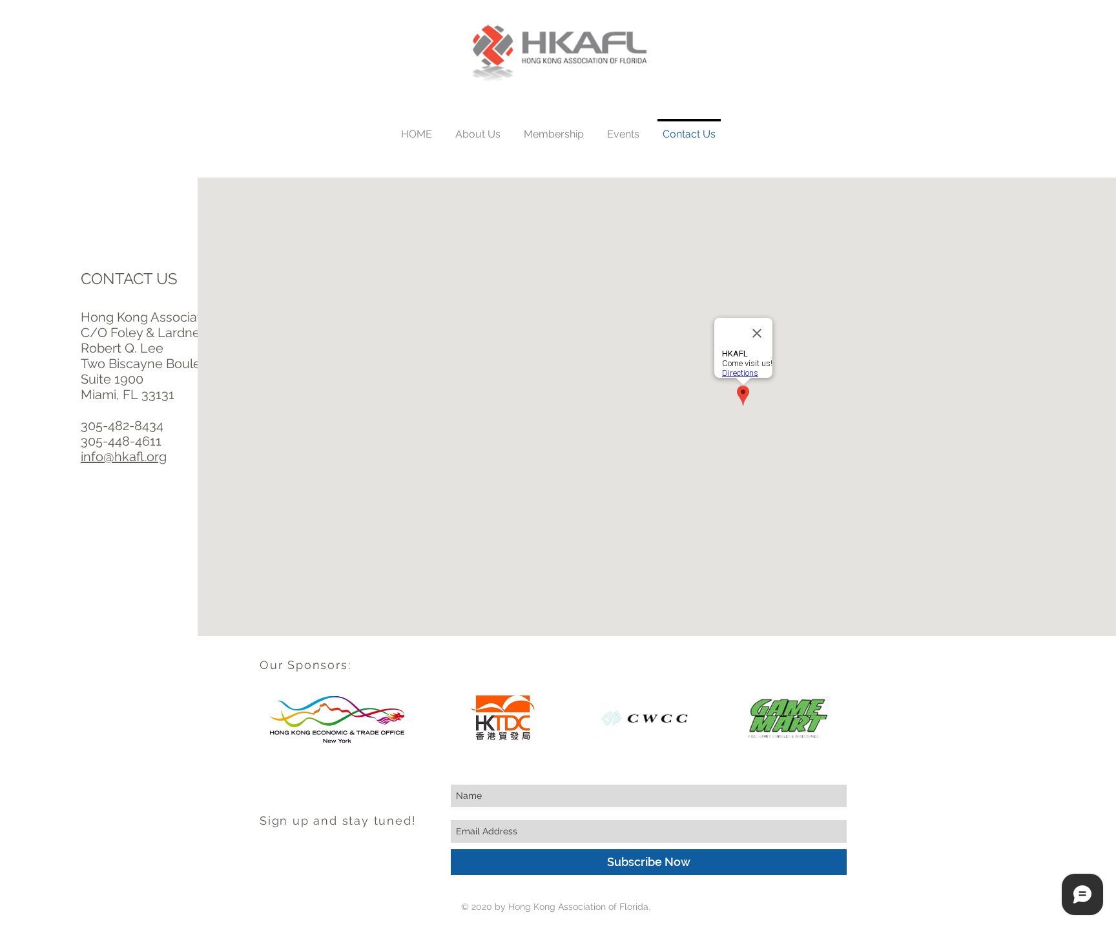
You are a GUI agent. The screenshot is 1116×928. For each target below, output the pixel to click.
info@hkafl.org (124, 456)
